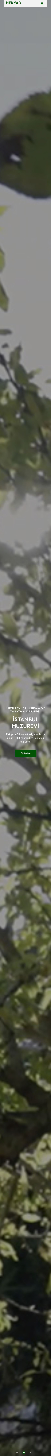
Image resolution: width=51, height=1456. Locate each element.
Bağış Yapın (25, 745)
